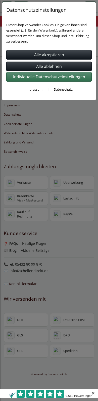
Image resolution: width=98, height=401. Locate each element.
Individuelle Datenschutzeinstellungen (49, 77)
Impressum (33, 89)
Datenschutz (63, 89)
